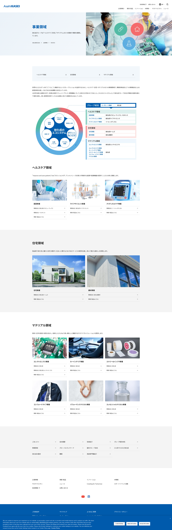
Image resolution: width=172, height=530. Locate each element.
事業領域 (53, 42)
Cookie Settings (119, 523)
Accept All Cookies (144, 523)
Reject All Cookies (132, 523)
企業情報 (45, 42)
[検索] (167, 4)
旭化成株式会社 (36, 42)
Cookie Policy (55, 528)
